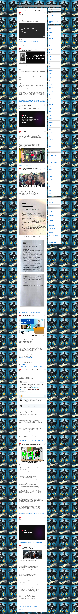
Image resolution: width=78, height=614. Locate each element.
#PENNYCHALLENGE (21, 45)
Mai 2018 (50, 46)
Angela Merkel (21, 542)
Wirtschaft (50, 193)
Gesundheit (50, 180)
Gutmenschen (34, 164)
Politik (39, 100)
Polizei (40, 366)
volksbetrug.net (21, 2)
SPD (30, 165)
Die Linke (32, 164)
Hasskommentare (29, 101)
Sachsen (42, 366)
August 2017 (50, 59)
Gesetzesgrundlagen (51, 179)
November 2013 (51, 122)
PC (36, 45)
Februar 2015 (50, 101)
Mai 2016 (50, 80)
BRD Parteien (33, 100)
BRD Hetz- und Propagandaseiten (53, 162)
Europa (50, 173)
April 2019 (50, 31)
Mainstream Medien (37, 440)
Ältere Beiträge (22, 609)
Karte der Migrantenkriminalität (53, 228)
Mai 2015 (50, 97)
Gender (22, 440)
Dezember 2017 (51, 53)
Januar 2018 (50, 52)
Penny (37, 45)
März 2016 (50, 83)
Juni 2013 (50, 129)
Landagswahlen (23, 312)
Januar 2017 (50, 69)
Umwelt (50, 190)
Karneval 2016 (42, 542)
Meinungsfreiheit (42, 440)
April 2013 (50, 132)
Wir (21, 309)
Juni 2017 (50, 62)
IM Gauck (20, 514)
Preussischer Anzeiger (51, 232)
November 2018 (51, 38)
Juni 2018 (50, 45)
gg (23, 101)
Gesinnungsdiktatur (21, 101)
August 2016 (50, 76)
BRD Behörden (30, 605)
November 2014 (51, 105)
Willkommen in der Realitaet (52, 242)
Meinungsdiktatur (26, 514)
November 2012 (51, 139)
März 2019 (50, 32)
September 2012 (51, 142)
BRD (28, 44)
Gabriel (27, 606)
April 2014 (50, 115)
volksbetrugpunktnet (21, 44)
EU (49, 172)
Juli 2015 (50, 94)
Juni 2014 (50, 112)
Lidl (35, 45)
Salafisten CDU (27, 165)
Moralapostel (27, 312)
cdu (26, 542)
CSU (24, 164)
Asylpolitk (21, 164)
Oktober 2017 (50, 56)
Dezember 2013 (51, 121)
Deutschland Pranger (51, 215)
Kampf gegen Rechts (36, 101)
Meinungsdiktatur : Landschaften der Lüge (31, 444)
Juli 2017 (50, 60)
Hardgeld (50, 223)
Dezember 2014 (51, 104)
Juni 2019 (50, 28)
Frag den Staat (51, 220)
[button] (32, 554)
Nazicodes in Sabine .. (26, 105)
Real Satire (27, 128)
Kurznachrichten (32, 366)
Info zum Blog (50, 14)
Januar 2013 (50, 136)
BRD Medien (30, 100)
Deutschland (30, 44)
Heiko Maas (32, 101)
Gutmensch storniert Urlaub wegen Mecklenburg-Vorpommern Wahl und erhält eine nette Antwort (31, 170)
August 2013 (50, 126)
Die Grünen (29, 164)
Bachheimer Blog (51, 212)
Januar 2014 (50, 119)
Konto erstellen (51, 199)
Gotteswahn (29, 45)
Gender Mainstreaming (25, 440)
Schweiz (50, 187)
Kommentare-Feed (51, 203)
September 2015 (51, 91)
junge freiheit (30, 440)
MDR (40, 440)
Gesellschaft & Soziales (34, 44)
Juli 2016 (50, 77)
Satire (38, 44)
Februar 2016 (50, 84)
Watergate (50, 239)
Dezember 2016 (51, 70)
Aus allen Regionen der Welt (52, 155)
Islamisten (33, 45)
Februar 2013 (50, 135)
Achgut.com (30, 98)
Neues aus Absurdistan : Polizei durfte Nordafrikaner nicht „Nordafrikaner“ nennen (30, 547)
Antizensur (50, 211)
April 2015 (50, 98)
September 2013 (51, 125)
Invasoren (38, 164)
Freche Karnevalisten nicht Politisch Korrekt (27, 518)
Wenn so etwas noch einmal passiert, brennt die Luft (27, 357)
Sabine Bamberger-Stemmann (32, 128)
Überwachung (50, 158)
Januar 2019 (50, 35)
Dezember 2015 (51, 87)
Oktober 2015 (50, 90)
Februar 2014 (50, 118)
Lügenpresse (40, 101)
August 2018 (50, 42)
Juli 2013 (50, 128)
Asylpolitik (20, 366)
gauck (29, 606)
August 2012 (50, 143)
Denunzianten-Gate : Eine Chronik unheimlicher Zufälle (29, 50)
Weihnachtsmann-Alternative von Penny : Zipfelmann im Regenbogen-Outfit (28, 41)
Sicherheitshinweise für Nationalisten (53, 235)
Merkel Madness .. (25, 131)
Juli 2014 (50, 111)
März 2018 (50, 49)
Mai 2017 (50, 63)
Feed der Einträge (51, 202)
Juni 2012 (50, 146)
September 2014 (51, 108)
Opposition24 (50, 231)
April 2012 (50, 149)
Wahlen (39, 312)
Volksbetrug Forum (51, 238)
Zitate (49, 194)
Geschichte (50, 176)
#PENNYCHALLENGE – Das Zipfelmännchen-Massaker (28, 13)
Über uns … (21, 6)
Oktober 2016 (50, 73)
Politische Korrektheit (40, 45)
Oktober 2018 (50, 39)
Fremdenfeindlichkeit (27, 366)
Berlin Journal (22, 603)
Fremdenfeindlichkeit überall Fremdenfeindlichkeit (28, 316)
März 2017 (50, 66)
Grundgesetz (25, 101)
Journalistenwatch (23, 364)
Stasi (40, 514)
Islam (31, 45)
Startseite (18, 6)
